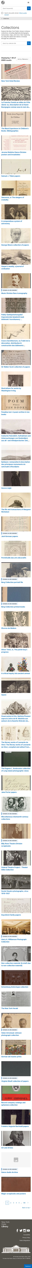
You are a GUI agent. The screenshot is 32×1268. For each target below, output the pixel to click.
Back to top (26, 1207)
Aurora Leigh (6, 488)
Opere (3, 695)
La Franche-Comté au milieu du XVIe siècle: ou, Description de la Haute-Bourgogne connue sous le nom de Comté (15, 105)
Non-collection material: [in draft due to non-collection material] (16, 964)
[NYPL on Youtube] (28, 1231)
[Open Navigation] (28, 2)
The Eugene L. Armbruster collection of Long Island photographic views (15, 769)
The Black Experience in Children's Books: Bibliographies (15, 129)
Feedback (28, 1266)
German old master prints (11, 1057)
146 (24, 1203)
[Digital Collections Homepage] (3, 2)
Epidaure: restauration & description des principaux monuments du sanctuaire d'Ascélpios (15, 464)
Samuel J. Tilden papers (10, 176)
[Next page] (27, 1202)
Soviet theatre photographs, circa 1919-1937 (14, 892)
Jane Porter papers (9, 792)
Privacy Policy (26, 1237)
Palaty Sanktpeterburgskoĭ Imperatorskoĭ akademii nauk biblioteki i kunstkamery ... (12, 317)
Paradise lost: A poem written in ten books (15, 413)
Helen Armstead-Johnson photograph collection (11, 1034)
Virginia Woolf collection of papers (15, 1081)
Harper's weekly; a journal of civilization (12, 267)
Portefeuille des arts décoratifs (13, 558)
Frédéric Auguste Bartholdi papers (15, 1126)
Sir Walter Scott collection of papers (15, 367)
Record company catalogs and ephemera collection (13, 1104)
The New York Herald (9, 1008)
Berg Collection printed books (13, 607)
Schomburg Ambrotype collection (14, 987)
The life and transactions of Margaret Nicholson (16, 510)
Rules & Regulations (25, 1240)
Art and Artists (7, 1148)
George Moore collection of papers (15, 245)
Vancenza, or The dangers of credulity (12, 198)
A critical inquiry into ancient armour (15, 673)
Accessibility (26, 1234)
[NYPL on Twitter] (21, 1231)
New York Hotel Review (10, 81)
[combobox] (14, 8)
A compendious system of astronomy (11, 222)
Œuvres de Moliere (8, 628)
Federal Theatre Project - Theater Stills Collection (14, 868)
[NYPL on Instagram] (24, 1231)
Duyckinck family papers (11, 915)
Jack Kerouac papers (9, 536)
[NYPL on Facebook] (17, 1231)
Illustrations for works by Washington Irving (11, 389)
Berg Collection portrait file (12, 582)
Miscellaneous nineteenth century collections (14, 818)
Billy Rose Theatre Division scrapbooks (11, 845)
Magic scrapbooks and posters (13, 1194)
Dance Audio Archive (9, 1172)
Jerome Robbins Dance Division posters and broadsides (13, 153)
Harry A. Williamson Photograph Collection (14, 940)
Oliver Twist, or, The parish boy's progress (14, 651)
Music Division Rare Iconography (14, 293)
